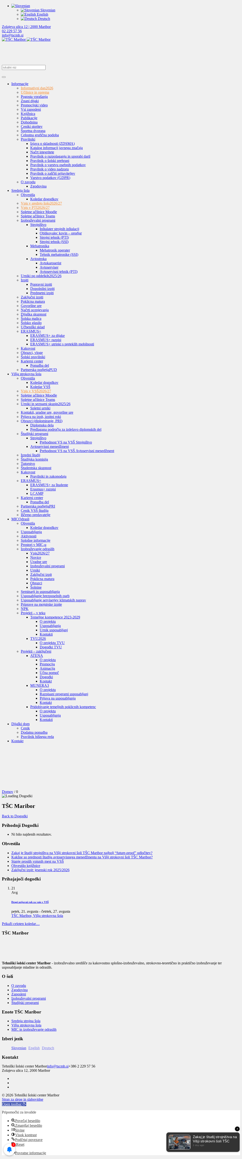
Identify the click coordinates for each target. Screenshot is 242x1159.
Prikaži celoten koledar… (21, 924)
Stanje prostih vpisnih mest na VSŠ (37, 861)
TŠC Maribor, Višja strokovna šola (37, 916)
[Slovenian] (20, 6)
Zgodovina (19, 990)
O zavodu (18, 986)
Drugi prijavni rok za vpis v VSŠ (30, 902)
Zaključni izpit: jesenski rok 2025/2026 (40, 870)
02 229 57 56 (12, 31)
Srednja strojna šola (25, 1021)
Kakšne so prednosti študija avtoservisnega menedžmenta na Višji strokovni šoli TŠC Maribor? (82, 857)
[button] (14, 1104)
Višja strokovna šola (26, 1025)
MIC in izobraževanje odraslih (33, 1029)
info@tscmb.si (12, 35)
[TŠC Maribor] (26, 39)
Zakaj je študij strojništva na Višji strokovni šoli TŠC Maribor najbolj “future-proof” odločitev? (81, 853)
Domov (7, 792)
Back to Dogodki (15, 816)
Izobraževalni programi (28, 998)
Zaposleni (18, 994)
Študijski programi (25, 1003)
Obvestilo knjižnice (25, 866)
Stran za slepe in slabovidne (22, 1099)
